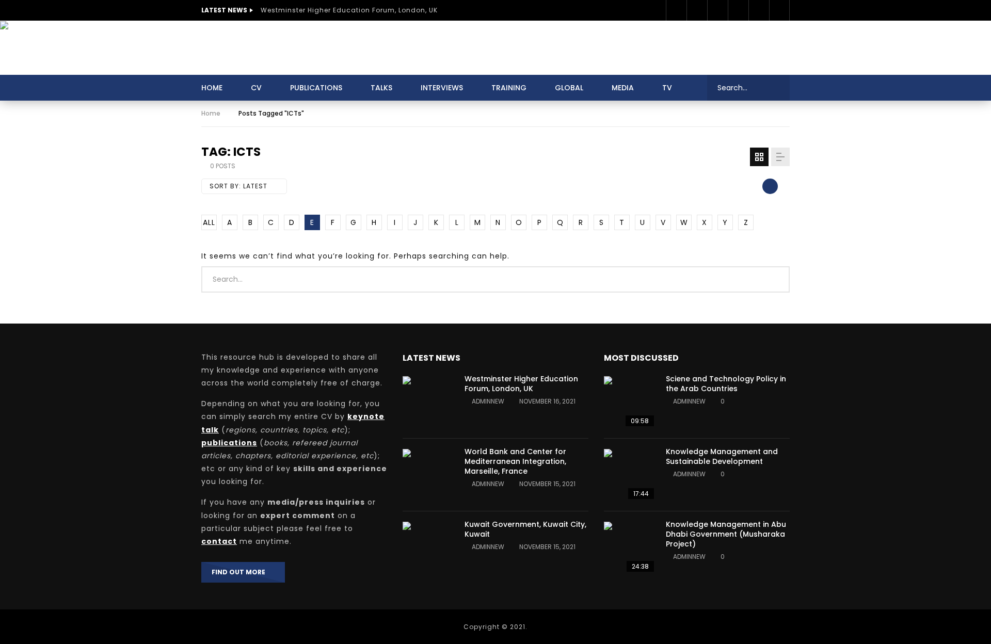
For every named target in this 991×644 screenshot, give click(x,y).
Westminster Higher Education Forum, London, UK (349, 10)
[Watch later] (758, 10)
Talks (381, 88)
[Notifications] (779, 10)
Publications (316, 88)
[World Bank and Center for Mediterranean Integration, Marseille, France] (428, 475)
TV (667, 88)
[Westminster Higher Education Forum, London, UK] (428, 402)
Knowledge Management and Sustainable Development (722, 456)
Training (508, 88)
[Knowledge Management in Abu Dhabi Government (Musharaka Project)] (630, 547)
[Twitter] (696, 10)
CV (256, 88)
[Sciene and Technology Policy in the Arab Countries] (630, 402)
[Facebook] (676, 10)
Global (569, 88)
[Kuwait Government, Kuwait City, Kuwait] (428, 547)
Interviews (442, 88)
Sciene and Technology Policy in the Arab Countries (726, 384)
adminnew (488, 401)
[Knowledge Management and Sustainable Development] (630, 475)
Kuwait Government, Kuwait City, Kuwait (525, 529)
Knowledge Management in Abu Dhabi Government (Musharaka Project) (726, 534)
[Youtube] (738, 10)
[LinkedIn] (717, 10)
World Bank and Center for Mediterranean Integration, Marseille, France (515, 461)
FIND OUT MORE (241, 572)
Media (623, 88)
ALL (209, 222)
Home (211, 88)
